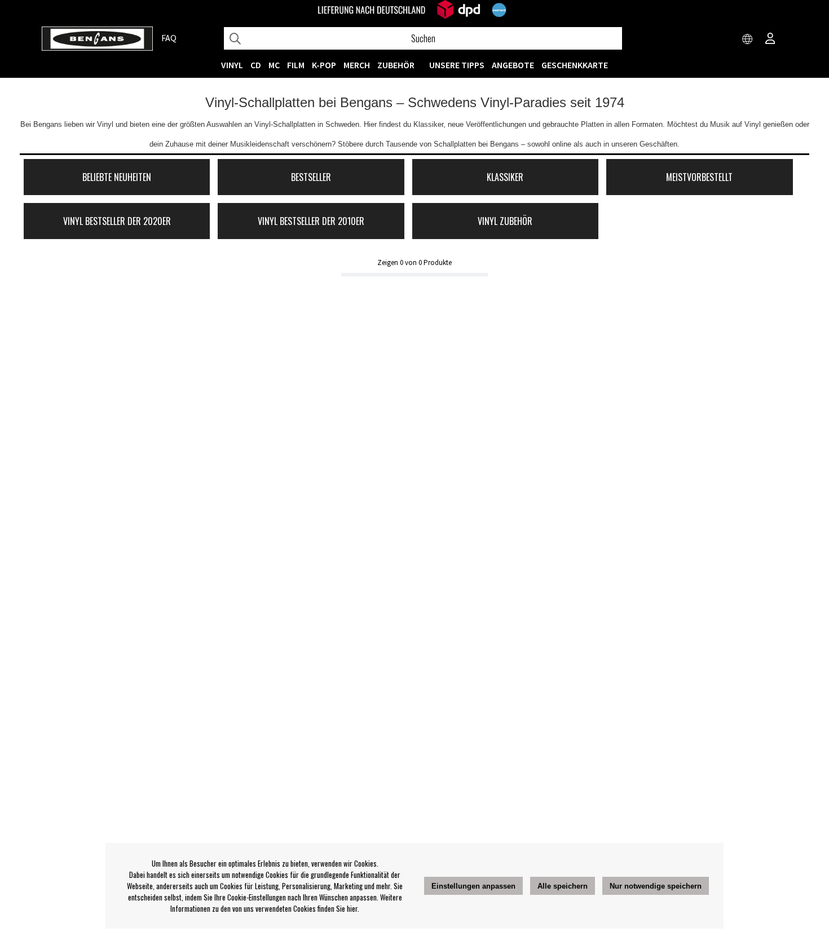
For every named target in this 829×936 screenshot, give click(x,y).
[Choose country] (748, 39)
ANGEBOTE (513, 64)
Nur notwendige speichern (656, 886)
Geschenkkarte (574, 64)
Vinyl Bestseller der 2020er (117, 221)
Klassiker (505, 177)
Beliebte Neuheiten (116, 177)
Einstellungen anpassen (473, 886)
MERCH (356, 64)
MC (274, 64)
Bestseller (311, 177)
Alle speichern (562, 886)
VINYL (232, 64)
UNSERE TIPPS (456, 64)
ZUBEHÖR (395, 64)
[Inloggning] (770, 39)
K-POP (324, 64)
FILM (296, 64)
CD (255, 64)
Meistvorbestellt (699, 177)
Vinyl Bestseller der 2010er (311, 221)
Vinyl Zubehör (505, 221)
